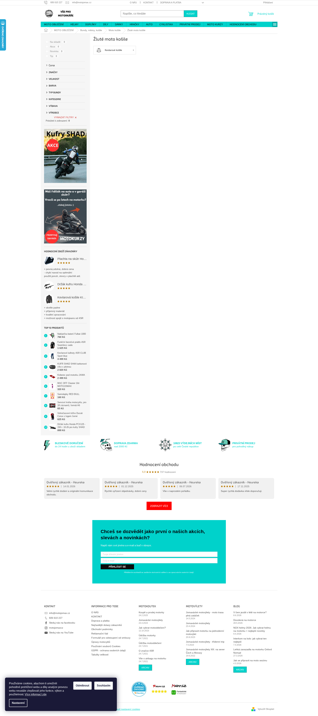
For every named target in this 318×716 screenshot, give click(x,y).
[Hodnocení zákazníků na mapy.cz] (179, 688)
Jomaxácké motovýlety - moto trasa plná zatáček (205, 614)
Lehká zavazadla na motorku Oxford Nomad (252, 651)
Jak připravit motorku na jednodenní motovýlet (205, 632)
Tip (53, 56)
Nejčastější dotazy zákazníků (106, 625)
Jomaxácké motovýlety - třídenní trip (205, 641)
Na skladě (57, 42)
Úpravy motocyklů (100, 642)
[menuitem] (54, 24)
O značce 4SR (146, 650)
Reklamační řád (99, 633)
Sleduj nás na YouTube (61, 632)
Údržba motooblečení (150, 643)
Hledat (190, 13)
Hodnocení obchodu (159, 464)
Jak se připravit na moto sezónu (250, 660)
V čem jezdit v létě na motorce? (250, 612)
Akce (54, 46)
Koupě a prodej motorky (151, 612)
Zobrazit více (159, 505)
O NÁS (133, 2)
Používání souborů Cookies (105, 646)
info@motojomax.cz (59, 613)
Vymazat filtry (64, 117)
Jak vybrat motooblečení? (152, 627)
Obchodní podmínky (102, 629)
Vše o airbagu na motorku (152, 658)
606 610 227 (55, 618)
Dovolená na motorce (244, 620)
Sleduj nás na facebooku (62, 622)
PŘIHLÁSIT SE (117, 566)
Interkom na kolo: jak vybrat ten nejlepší (250, 640)
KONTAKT (148, 2)
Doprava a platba (170, 2)
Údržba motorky (147, 635)
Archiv (145, 667)
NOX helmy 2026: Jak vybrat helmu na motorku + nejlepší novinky (252, 629)
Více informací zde (36, 694)
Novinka (56, 51)
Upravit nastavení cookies (126, 709)
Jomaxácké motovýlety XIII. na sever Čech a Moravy (205, 651)
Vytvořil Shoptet (266, 709)
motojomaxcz (56, 627)
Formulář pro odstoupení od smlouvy (110, 637)
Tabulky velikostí (100, 654)
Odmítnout (82, 685)
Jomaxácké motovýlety (151, 620)
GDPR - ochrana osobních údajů (108, 650)
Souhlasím (103, 685)
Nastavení (18, 702)
